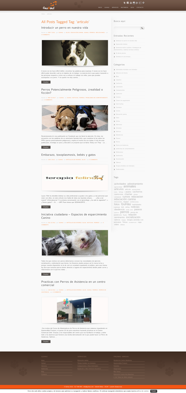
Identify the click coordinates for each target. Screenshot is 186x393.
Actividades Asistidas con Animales (126, 69)
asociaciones (136, 189)
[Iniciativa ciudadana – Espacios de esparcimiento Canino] (74, 243)
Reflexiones (100, 32)
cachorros (137, 192)
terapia (124, 220)
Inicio (43, 14)
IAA (122, 207)
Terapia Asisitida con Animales (125, 166)
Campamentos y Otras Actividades (88, 366)
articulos (119, 189)
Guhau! (43, 363)
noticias (135, 206)
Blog (68, 32)
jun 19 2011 (52, 290)
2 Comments (48, 99)
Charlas (118, 97)
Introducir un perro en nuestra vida (126, 41)
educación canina (125, 199)
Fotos (117, 117)
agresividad (118, 187)
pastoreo (116, 212)
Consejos (119, 107)
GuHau (126, 204)
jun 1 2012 (51, 159)
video (116, 224)
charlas (128, 194)
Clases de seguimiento (123, 100)
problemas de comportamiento (97, 97)
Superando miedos (121, 44)
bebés (116, 192)
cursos (126, 196)
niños (127, 207)
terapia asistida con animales (128, 221)
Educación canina (77, 32)
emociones (118, 202)
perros (124, 212)
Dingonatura (117, 369)
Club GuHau (119, 104)
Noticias (75, 97)
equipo (126, 202)
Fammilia (116, 366)
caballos (128, 192)
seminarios (119, 217)
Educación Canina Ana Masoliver (124, 374)
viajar (140, 222)
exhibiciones (134, 202)
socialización (133, 217)
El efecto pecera (121, 53)
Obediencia (119, 135)
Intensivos (119, 124)
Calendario (119, 87)
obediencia (119, 209)
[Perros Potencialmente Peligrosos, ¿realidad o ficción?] (72, 91)
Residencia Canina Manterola (123, 360)
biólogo (121, 192)
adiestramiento (135, 183)
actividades (120, 184)
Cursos (118, 111)
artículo (128, 189)
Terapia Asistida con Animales (87, 363)
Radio (125, 215)
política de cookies (142, 391)
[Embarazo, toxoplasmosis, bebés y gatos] (68, 154)
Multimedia (44, 369)
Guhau (61, 32)
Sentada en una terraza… (124, 56)
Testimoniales (120, 169)
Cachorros (119, 83)
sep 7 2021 (51, 32)
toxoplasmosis (132, 222)
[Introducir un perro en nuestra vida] (64, 27)
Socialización (120, 159)
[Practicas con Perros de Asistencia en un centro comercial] (74, 310)
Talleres (118, 162)
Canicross (119, 93)
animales (129, 186)
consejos (117, 197)
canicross (118, 194)
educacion (137, 196)
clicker (135, 194)
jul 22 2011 (51, 222)
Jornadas (119, 128)
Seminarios (119, 155)
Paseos (118, 138)
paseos (138, 209)
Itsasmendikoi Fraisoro (120, 363)
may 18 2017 (52, 97)
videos (122, 224)
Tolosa (125, 222)
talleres (117, 220)
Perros (92, 32)
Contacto (44, 374)
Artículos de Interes (73, 159)
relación (132, 214)
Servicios (44, 366)
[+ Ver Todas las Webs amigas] (123, 377)
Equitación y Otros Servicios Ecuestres (89, 369)
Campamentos (120, 90)
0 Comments (45, 34)
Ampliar (46, 82)
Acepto (153, 391)
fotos (117, 204)
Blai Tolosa (117, 371)
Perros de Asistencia (122, 145)
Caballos (118, 80)
